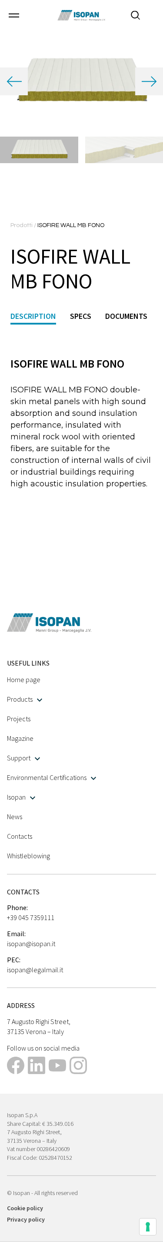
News (14, 816)
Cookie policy (25, 1208)
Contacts (19, 836)
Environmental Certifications (46, 777)
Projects (18, 718)
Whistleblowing (28, 855)
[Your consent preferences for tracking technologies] (148, 1227)
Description (33, 316)
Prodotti (22, 225)
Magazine (20, 738)
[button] (13, 15)
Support (18, 757)
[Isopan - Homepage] (81, 15)
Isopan (16, 797)
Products (20, 699)
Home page (23, 679)
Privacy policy (26, 1219)
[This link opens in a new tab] (15, 1066)
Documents (126, 316)
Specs (80, 316)
